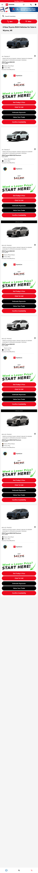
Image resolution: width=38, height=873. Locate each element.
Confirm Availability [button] (19, 122)
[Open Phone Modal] (30, 4)
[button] (35, 56)
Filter (29, 21)
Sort (11, 21)
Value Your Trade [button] (19, 117)
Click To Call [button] (19, 107)
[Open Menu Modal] (2, 4)
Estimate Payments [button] (19, 112)
